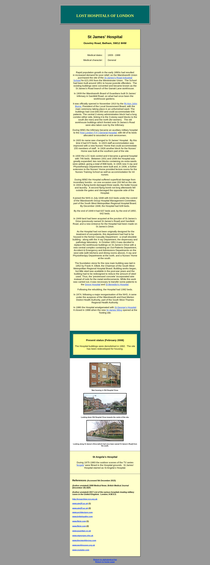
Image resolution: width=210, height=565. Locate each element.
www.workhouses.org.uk (83, 545)
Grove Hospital (92, 284)
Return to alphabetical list (105, 560)
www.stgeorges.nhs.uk (82, 536)
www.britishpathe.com (82, 517)
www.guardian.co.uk (81, 531)
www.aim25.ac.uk (80, 504)
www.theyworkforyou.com (84, 540)
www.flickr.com (79, 521)
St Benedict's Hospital (117, 284)
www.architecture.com (82, 512)
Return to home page (105, 562)
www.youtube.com (80, 550)
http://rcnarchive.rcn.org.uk (84, 499)
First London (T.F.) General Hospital (98, 132)
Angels (80, 465)
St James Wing (114, 310)
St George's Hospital (125, 307)
